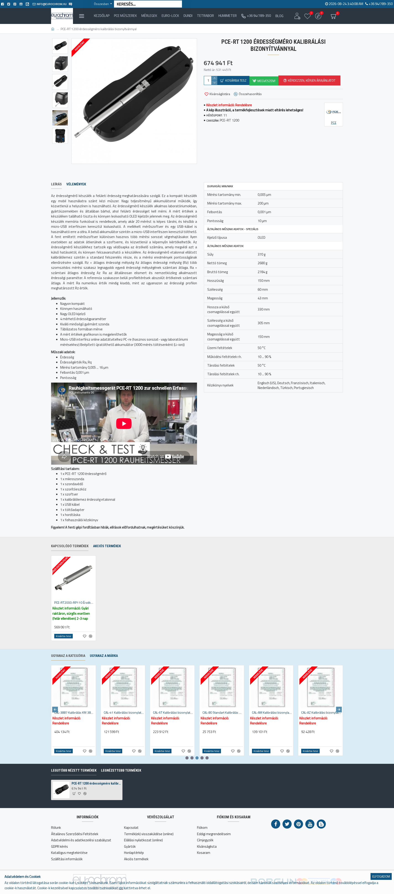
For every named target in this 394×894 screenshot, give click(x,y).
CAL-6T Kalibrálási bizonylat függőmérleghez (173, 712)
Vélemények (76, 184)
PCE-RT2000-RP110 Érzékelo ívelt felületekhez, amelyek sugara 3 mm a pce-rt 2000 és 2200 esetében (74, 603)
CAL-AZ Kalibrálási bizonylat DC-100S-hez (321, 712)
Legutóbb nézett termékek (73, 770)
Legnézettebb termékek (121, 770)
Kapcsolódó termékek (69, 546)
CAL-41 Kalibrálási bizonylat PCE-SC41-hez (124, 712)
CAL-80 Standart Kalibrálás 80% (222, 712)
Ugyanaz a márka (104, 656)
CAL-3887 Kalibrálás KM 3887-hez (74, 712)
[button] (55, 709)
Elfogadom (381, 876)
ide (121, 888)
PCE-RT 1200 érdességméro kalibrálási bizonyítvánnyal (96, 783)
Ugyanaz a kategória (68, 656)
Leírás (56, 184)
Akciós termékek (107, 546)
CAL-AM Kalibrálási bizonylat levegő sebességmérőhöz (272, 712)
